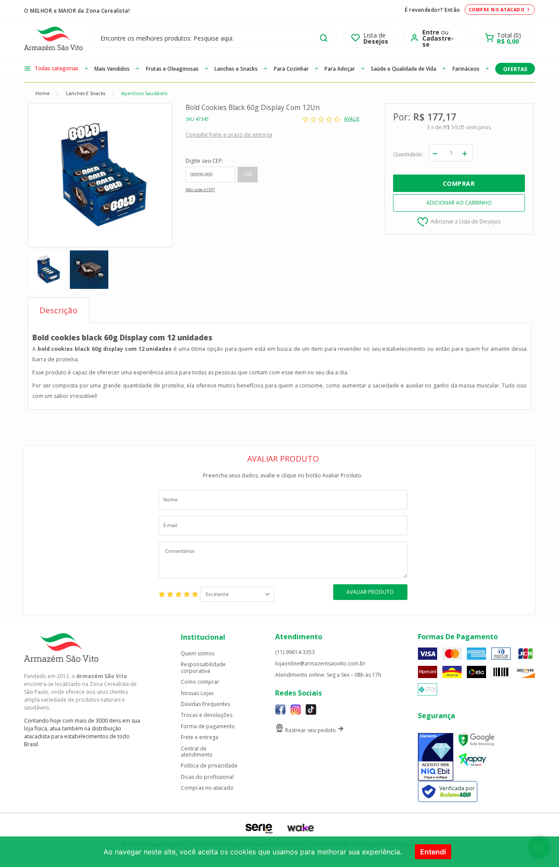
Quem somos (197, 654)
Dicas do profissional (207, 777)
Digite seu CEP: (204, 160)
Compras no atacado (207, 788)
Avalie (351, 119)
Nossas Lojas (197, 693)
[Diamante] (435, 757)
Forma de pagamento (208, 726)
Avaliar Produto (370, 592)
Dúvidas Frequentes (205, 704)
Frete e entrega (199, 737)
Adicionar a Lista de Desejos (465, 221)
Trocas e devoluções (206, 715)
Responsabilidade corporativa (203, 667)
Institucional (203, 637)
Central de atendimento (197, 752)
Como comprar (200, 682)
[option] (47, 270)
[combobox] (237, 594)
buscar (323, 38)
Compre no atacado (496, 10)
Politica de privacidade (209, 766)
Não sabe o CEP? (200, 189)
